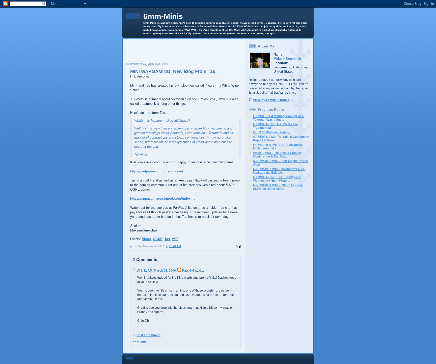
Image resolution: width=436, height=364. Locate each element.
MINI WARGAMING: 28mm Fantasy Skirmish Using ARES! (278, 187)
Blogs (146, 239)
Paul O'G (188, 270)
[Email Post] (238, 246)
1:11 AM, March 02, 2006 (158, 270)
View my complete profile (271, 100)
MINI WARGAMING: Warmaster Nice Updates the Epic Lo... (279, 170)
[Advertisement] (184, 52)
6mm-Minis (163, 16)
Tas (167, 239)
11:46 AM (175, 246)
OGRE (157, 239)
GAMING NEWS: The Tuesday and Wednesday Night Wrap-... (277, 179)
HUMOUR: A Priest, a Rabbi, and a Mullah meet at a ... (277, 146)
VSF (175, 239)
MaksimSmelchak (287, 59)
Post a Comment (148, 335)
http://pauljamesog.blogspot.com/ (156, 171)
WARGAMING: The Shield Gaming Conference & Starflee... (277, 154)
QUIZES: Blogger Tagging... (272, 132)
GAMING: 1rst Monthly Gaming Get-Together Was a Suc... (278, 117)
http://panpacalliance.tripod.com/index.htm (164, 198)
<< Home (139, 342)
